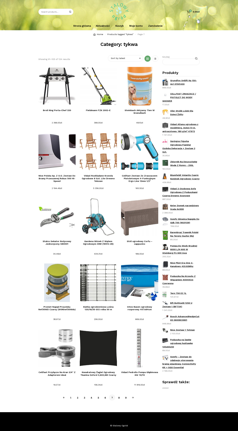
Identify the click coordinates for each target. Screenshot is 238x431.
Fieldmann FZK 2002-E (98, 110)
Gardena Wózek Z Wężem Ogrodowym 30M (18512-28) (98, 242)
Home (100, 34)
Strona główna (82, 25)
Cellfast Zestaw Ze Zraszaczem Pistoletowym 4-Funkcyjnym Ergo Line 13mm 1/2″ (139, 178)
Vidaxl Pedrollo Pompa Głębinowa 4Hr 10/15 (139, 373)
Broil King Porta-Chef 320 (57, 110)
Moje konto (136, 25)
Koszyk (119, 25)
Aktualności (103, 25)
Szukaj (166, 57)
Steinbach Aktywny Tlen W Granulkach (140, 111)
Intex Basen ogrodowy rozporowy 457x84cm (139, 308)
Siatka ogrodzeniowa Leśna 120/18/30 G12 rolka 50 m (98, 308)
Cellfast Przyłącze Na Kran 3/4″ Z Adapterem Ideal (57, 373)
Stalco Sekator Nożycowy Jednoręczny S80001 (57, 242)
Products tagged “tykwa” (120, 34)
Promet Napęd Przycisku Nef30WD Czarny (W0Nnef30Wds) (57, 308)
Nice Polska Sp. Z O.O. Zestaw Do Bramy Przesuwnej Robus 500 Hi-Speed (57, 178)
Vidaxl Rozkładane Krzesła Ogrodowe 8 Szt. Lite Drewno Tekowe (98, 178)
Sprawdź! (59, 101)
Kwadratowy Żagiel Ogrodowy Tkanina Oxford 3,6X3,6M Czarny (98, 373)
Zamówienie (155, 25)
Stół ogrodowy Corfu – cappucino (139, 242)
